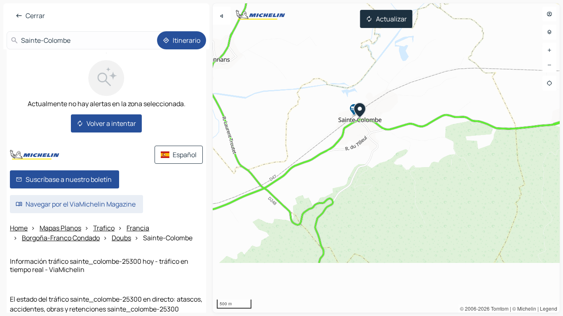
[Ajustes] (549, 32)
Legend (548, 308)
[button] (360, 111)
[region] (386, 158)
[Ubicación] (549, 83)
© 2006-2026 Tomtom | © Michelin (498, 308)
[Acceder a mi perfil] (549, 14)
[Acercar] (549, 50)
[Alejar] (549, 65)
